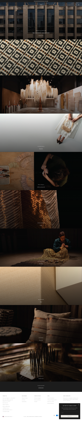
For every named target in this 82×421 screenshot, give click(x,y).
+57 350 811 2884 (6, 411)
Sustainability (24, 401)
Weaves (41, 225)
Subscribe (70, 416)
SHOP (67, 7)
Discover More (41, 110)
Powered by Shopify (38, 416)
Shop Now (41, 148)
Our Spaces (48, 7)
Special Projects (40, 7)
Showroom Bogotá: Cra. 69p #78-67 (9, 398)
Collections (41, 72)
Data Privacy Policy (50, 401)
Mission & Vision (25, 398)
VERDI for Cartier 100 (41, 186)
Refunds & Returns (50, 403)
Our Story (23, 399)
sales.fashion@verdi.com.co (7, 409)
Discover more (40, 378)
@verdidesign (40, 387)
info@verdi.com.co (6, 408)
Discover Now (41, 35)
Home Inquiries (5, 402)
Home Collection (17, 7)
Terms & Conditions (50, 398)
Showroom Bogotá (37, 398)
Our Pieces (41, 263)
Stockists (35, 401)
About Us (53, 7)
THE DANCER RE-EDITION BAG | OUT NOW (41, 1)
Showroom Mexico (37, 399)
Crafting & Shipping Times (52, 399)
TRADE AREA (59, 7)
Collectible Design (31, 7)
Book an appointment (6, 406)
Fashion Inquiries (5, 404)
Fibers (41, 301)
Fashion (24, 7)
